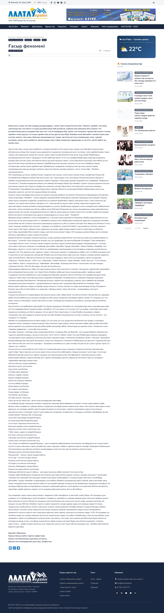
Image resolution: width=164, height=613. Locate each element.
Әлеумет (25, 26)
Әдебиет (139, 127)
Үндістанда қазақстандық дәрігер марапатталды (145, 115)
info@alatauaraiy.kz (124, 583)
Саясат (84, 26)
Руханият (74, 26)
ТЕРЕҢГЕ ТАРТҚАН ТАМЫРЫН (143, 204)
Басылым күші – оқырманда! (141, 219)
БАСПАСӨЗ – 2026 (129, 26)
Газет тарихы (96, 579)
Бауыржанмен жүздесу (145, 145)
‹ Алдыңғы (127, 228)
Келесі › (146, 228)
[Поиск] (154, 2)
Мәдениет (62, 26)
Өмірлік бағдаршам (143, 188)
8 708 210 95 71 (123, 587)
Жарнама (95, 26)
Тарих (44, 40)
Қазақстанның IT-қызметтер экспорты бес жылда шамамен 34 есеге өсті (145, 80)
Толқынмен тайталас (144, 174)
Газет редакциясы (110, 26)
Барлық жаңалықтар (24, 37)
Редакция (94, 583)
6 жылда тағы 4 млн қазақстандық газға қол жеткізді (143, 98)
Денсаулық (37, 26)
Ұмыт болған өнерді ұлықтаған (143, 160)
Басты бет (13, 26)
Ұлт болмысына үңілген (145, 130)
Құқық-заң (50, 26)
